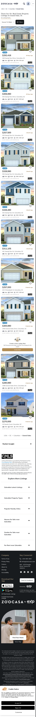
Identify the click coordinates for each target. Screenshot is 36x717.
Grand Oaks (26, 435)
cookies (8, 692)
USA (5, 435)
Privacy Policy (5, 561)
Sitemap (3, 569)
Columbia (17, 435)
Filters (21, 22)
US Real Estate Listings (8, 594)
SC (10, 435)
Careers (3, 564)
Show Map (18, 642)
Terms (6, 697)
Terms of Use (5, 558)
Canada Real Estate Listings (7, 597)
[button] (17, 444)
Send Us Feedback (27, 580)
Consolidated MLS (7, 462)
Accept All (18, 703)
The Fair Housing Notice (24, 679)
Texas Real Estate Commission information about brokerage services (18, 674)
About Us (4, 567)
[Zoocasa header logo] (9, 4)
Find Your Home (18, 637)
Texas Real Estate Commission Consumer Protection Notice (18, 675)
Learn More (26, 682)
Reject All (18, 708)
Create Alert (17, 349)
